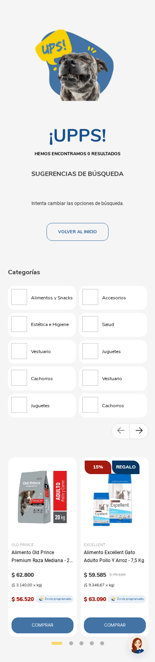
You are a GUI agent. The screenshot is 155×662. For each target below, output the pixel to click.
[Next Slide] (139, 431)
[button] (57, 643)
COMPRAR (42, 625)
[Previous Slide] (120, 431)
